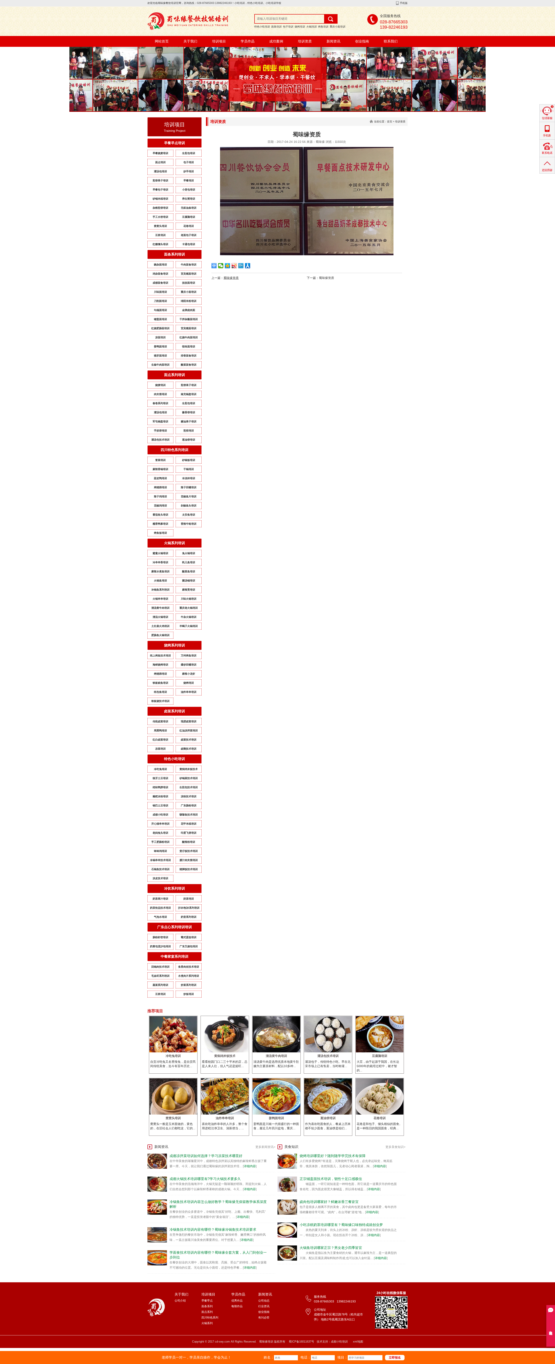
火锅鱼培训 (160, 580)
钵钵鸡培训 (160, 851)
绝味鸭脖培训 (160, 787)
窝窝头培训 (160, 226)
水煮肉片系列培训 (188, 975)
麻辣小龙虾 (188, 673)
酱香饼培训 (188, 412)
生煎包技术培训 (189, 787)
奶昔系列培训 (188, 916)
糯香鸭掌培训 (160, 523)
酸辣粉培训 (188, 841)
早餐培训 (188, 180)
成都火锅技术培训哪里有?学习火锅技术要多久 (205, 1179)
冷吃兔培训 (160, 769)
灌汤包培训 (160, 171)
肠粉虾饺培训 (160, 937)
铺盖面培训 (160, 319)
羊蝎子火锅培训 (189, 626)
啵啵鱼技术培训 (189, 814)
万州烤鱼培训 (188, 655)
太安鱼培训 (188, 514)
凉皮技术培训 (160, 878)
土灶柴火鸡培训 (160, 626)
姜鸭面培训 (160, 346)
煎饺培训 (188, 430)
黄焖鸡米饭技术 (189, 769)
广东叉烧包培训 (189, 946)
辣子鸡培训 (160, 496)
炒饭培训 (188, 994)
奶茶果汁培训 (160, 898)
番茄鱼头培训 (160, 514)
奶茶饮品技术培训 (160, 907)
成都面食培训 (160, 282)
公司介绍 (180, 1300)
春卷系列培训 (160, 403)
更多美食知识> (395, 1147)
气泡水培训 (160, 916)
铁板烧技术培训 (160, 701)
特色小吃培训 (262, 26)
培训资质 (305, 41)
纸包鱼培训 (160, 691)
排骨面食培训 (188, 355)
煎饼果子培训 (160, 180)
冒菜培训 (160, 460)
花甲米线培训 (188, 823)
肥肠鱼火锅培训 (160, 635)
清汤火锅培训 (160, 617)
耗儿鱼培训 (188, 562)
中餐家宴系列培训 (174, 956)
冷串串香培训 (160, 562)
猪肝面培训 (160, 355)
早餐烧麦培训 (160, 153)
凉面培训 (160, 337)
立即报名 (395, 1357)
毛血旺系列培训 (160, 975)
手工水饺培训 (160, 216)
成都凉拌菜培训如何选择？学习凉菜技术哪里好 (206, 1156)
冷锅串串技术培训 (160, 860)
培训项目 (219, 41)
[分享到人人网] (247, 265)
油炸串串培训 (188, 691)
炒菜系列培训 (188, 984)
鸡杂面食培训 (160, 273)
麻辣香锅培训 (160, 469)
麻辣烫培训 (188, 589)
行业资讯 (263, 1306)
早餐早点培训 (174, 143)
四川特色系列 (209, 1317)
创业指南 (362, 41)
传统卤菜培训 (160, 721)
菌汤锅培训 (188, 580)
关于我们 (190, 41)
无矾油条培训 (188, 207)
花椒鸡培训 (160, 505)
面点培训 (160, 162)
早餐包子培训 (160, 189)
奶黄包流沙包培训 (160, 946)
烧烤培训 (300, 26)
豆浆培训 (160, 235)
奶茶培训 (188, 898)
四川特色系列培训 (174, 450)
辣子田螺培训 (188, 487)
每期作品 (237, 1306)
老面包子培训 (188, 235)
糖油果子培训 (188, 421)
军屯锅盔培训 (160, 421)
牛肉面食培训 (188, 264)
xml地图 (358, 1341)
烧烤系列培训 (174, 645)
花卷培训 (188, 226)
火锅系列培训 (174, 543)
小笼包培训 (188, 189)
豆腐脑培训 (188, 216)
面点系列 (207, 1312)
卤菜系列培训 (174, 711)
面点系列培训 (174, 375)
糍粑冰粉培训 (160, 796)
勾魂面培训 (160, 310)
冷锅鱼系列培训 (160, 589)
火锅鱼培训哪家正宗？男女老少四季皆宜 (331, 1248)
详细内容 (250, 1166)
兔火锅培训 (188, 553)
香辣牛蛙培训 (188, 523)
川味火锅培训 (188, 598)
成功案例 (276, 41)
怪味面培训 (188, 346)
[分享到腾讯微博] (241, 265)
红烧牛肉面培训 (189, 337)
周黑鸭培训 (160, 730)
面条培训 (276, 26)
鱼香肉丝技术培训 (188, 966)
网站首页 (162, 41)
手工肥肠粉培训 (160, 841)
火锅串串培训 (160, 598)
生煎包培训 (188, 153)
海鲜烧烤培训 (160, 664)
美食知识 (291, 1147)
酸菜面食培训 (188, 364)
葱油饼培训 (188, 439)
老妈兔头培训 (160, 832)
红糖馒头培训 (160, 244)
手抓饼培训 (160, 430)
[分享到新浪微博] (234, 265)
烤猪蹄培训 (160, 487)
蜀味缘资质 (231, 278)
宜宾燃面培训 (188, 273)
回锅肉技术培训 (160, 966)
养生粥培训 (188, 198)
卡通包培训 (188, 244)
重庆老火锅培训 (189, 607)
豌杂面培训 (160, 264)
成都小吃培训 (160, 814)
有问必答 (263, 1317)
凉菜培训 (160, 748)
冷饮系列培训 (174, 888)
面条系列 (207, 1306)
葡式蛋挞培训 (188, 937)
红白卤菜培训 (160, 739)
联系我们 (391, 41)
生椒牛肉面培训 (160, 364)
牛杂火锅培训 (188, 617)
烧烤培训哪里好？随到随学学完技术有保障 (333, 1156)
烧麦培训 (160, 385)
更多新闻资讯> (265, 1147)
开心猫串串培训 (160, 823)
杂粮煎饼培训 (160, 207)
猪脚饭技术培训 (189, 869)
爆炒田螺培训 (188, 664)
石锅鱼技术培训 (160, 869)
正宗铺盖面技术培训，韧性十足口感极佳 (331, 1179)
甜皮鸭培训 (160, 478)
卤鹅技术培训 (188, 748)
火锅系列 (207, 1323)
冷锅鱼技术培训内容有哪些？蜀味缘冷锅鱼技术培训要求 (213, 1229)
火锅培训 (311, 26)
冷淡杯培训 (188, 478)
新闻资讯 (333, 41)
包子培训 (288, 26)
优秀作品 (237, 1300)
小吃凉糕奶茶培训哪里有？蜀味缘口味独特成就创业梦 (341, 1225)
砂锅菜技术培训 (189, 778)
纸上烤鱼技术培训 (160, 655)
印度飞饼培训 (188, 832)
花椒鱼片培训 (188, 496)
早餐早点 (207, 1300)
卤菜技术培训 (188, 739)
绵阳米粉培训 (188, 301)
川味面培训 (160, 291)
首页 (389, 121)
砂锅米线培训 (160, 198)
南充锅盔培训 (188, 394)
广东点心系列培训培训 (174, 927)
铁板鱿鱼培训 (160, 682)
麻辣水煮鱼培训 (160, 571)
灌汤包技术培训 (160, 439)
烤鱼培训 (323, 26)
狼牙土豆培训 (160, 778)
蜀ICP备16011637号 (301, 1341)
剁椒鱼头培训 (188, 505)
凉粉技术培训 (188, 796)
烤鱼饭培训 (160, 532)
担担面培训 (188, 282)
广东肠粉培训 (188, 805)
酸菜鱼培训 (188, 571)
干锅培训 (188, 469)
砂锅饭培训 (188, 460)
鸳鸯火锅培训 (160, 553)
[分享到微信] (221, 265)
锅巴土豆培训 (160, 805)
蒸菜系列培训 (160, 984)
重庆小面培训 (337, 26)
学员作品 (248, 41)
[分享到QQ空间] (227, 265)
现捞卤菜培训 (188, 721)
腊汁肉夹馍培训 (189, 860)
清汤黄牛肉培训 (160, 607)
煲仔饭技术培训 (189, 851)
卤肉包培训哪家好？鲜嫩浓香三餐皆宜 (329, 1202)
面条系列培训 (174, 254)
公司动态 (263, 1300)
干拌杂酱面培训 (189, 319)
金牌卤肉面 (188, 310)
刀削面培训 (160, 301)
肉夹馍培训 (160, 394)
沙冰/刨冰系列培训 (188, 907)
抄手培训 (188, 171)
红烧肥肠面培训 (160, 328)
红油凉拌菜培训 (189, 730)
